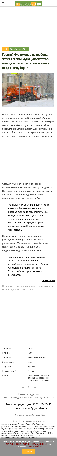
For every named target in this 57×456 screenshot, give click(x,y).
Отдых (31, 371)
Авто (30, 348)
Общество (6, 366)
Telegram (35, 387)
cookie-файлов (35, 446)
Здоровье (32, 366)
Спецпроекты (8, 362)
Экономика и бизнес (37, 357)
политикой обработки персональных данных (26, 444)
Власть (5, 376)
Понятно (28, 451)
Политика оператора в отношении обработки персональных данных (38, 378)
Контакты (6, 348)
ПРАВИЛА (6, 353)
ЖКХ (5, 49)
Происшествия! (9, 371)
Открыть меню (3, 3)
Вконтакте (23, 387)
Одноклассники (29, 387)
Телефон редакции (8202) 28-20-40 (28, 404)
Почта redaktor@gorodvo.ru (29, 408)
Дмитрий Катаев (48, 281)
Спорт (30, 362)
